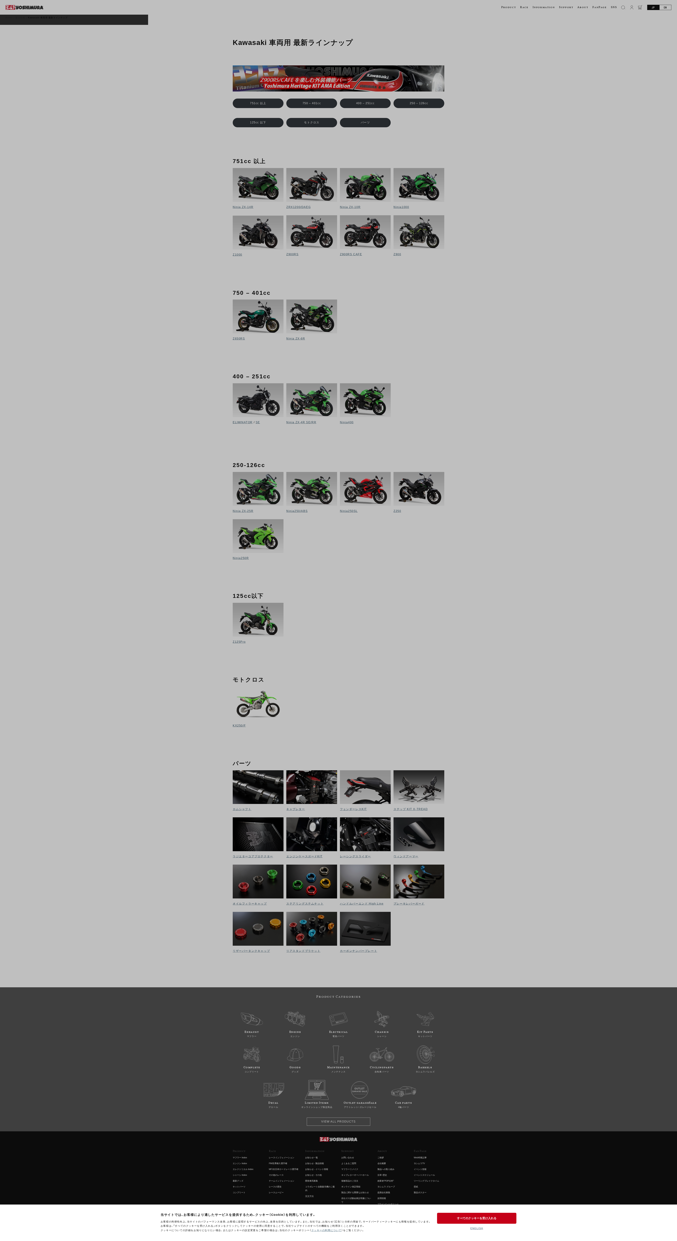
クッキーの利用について (326, 1230)
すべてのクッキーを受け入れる (476, 1218)
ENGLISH (476, 1228)
